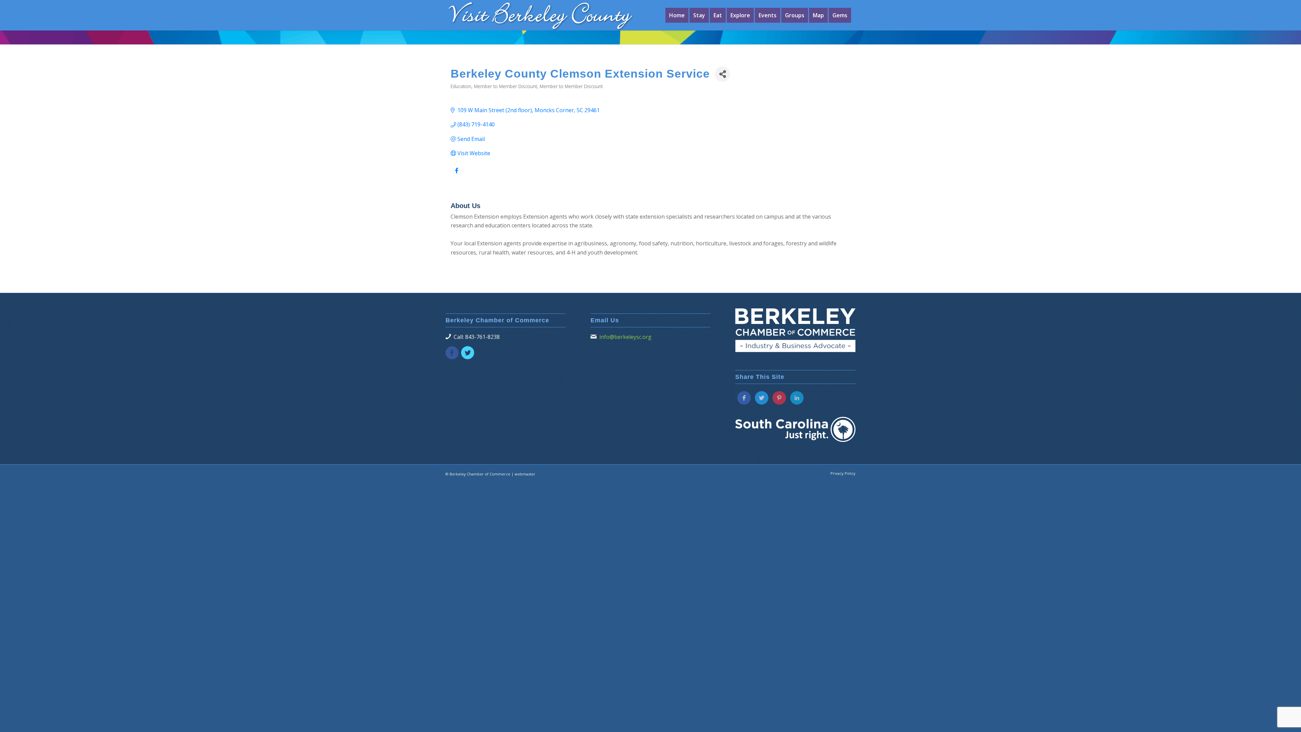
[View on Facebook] (456, 174)
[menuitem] (677, 15)
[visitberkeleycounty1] (550, 15)
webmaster (525, 473)
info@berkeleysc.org (625, 337)
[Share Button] (722, 74)
